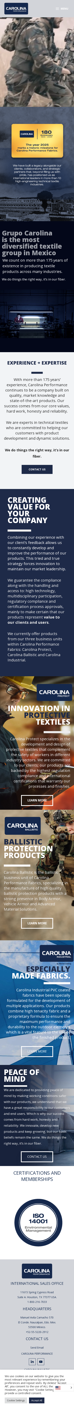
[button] (37, 800)
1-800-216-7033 (37, 1302)
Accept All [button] (36, 1400)
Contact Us (37, 1338)
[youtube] (41, 1361)
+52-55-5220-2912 (37, 1332)
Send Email (37, 1347)
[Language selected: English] (63, 1387)
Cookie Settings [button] (16, 1400)
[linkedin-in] (33, 1361)
